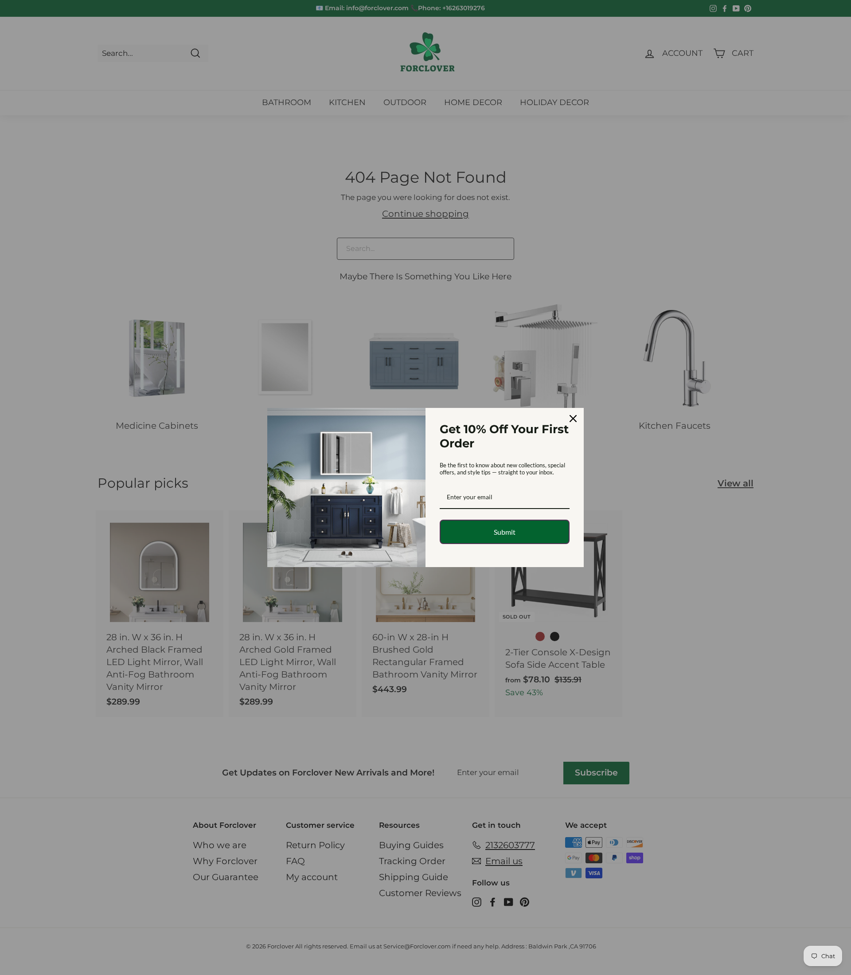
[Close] (573, 418)
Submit (504, 532)
